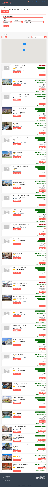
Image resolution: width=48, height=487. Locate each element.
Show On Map (17, 72)
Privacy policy (5, 477)
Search (6, 26)
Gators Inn (15, 123)
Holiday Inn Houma (17, 80)
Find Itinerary (7, 5)
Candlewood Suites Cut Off (19, 426)
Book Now (42, 75)
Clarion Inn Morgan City (18, 397)
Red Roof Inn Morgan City (19, 267)
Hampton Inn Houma (18, 354)
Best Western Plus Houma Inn (20, 325)
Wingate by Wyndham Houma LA (21, 224)
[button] (24, 44)
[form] (24, 21)
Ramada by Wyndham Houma (20, 238)
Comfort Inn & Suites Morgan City (21, 94)
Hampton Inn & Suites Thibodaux (21, 195)
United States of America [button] (34, 1)
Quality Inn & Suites (17, 152)
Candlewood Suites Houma (19, 339)
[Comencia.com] (40, 477)
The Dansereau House (18, 455)
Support (4, 478)
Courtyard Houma (17, 253)
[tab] (3, 37)
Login (45, 5)
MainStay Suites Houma (18, 210)
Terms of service (6, 476)
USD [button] (43, 1)
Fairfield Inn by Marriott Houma (20, 311)
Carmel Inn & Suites (17, 435)
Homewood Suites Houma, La (20, 368)
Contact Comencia (6, 480)
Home (3, 5)
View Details (42, 430)
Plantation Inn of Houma (19, 412)
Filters (5, 34)
